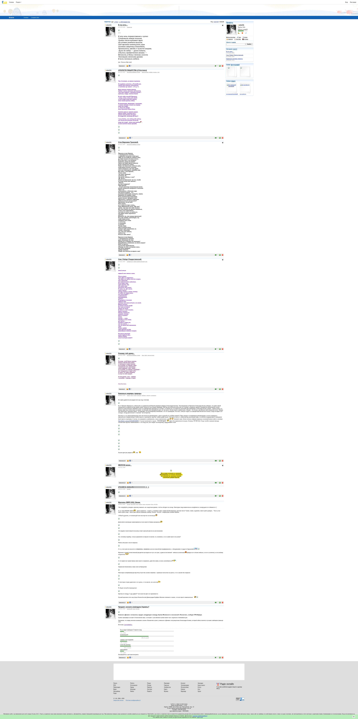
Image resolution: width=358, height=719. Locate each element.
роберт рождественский (139, 261)
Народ (132, 687)
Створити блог (35, 17)
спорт (134, 608)
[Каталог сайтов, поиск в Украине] (240, 698)
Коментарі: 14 (122, 657)
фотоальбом (231, 37)
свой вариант (124, 649)
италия (140, 504)
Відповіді (183, 691)
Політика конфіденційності (133, 700)
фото (152, 504)
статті (235, 49)
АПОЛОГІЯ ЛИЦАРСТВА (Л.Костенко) (132, 70)
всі (112, 22)
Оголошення (133, 685)
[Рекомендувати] (220, 66)
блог (240, 37)
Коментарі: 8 (122, 349)
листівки (238, 39)
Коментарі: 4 (122, 65)
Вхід (346, 2)
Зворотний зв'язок (118, 700)
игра (137, 504)
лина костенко (145, 72)
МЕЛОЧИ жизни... (125, 465)
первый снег (130, 261)
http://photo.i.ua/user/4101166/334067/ (128, 421)
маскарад (148, 504)
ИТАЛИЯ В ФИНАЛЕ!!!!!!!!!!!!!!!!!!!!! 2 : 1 (133, 487)
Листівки (149, 689)
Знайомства (167, 687)
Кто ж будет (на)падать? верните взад (131, 630)
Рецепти (149, 691)
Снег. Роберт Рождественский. (234, 55)
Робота (132, 683)
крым (131, 395)
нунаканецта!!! (124, 634)
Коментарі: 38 (122, 460)
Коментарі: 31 (122, 495)
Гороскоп (166, 685)
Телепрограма (185, 685)
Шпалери (132, 689)
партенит (139, 395)
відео (245, 37)
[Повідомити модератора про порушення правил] (222, 66)
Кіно (199, 689)
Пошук (149, 683)
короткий (216, 21)
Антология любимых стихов (133, 72)
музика (246, 39)
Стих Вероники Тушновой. (128, 142)
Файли (132, 691)
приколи (230, 39)
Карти (165, 689)
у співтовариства (124, 22)
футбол (129, 489)
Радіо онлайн (227, 684)
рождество (129, 27)
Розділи (18, 2)
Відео (115, 689)
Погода (149, 685)
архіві (234, 42)
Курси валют (201, 685)
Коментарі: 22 (122, 137)
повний (221, 21)
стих (158, 72)
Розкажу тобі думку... (126, 353)
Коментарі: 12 (122, 602)
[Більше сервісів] (131, 65)
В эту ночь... (229, 51)
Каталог (183, 683)
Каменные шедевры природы (234, 58)
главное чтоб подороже (126, 639)
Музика (166, 691)
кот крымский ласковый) (232, 94)
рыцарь (155, 72)
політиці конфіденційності (200, 716)
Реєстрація (353, 2)
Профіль (229, 22)
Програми (166, 683)
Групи (199, 691)
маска (143, 504)
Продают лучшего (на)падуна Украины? (133, 607)
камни (128, 395)
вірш (143, 355)
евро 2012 (133, 504)
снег (146, 261)
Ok (354, 716)
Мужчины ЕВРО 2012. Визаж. (129, 502)
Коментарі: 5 (122, 254)
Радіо (115, 693)
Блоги (199, 687)
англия (128, 504)
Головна (11, 2)
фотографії (235, 65)
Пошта (115, 683)
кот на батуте (243, 94)
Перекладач (116, 687)
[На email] (127, 66)
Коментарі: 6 (122, 389)
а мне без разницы (125, 644)
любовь (151, 72)
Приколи (149, 687)
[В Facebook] (129, 66)
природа (148, 395)
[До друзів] (239, 33)
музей (135, 395)
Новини (183, 689)
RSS (114, 685)
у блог (116, 22)
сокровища (153, 395)
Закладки (200, 683)
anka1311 (108, 25)
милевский (129, 608)
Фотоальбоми (185, 687)
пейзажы (144, 395)
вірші (146, 355)
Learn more (200, 717)
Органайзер (116, 691)
